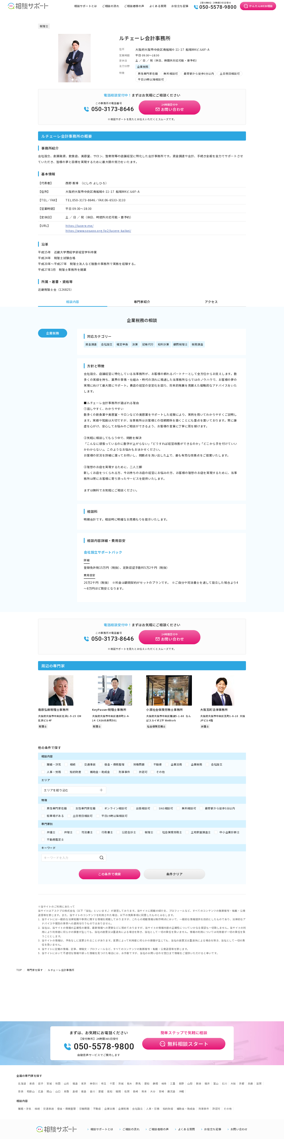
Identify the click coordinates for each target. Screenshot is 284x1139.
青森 (32, 1083)
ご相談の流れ (110, 6)
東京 (83, 1083)
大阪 (233, 1083)
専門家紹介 (142, 301)
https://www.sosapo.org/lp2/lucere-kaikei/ (98, 231)
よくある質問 (158, 6)
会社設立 (137, 1108)
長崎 (135, 1091)
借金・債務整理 (66, 1108)
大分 (153, 1091)
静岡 (155, 1083)
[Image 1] (73, 80)
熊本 (144, 1091)
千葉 (112, 1083)
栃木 (129, 1083)
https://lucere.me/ (79, 226)
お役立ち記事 (180, 6)
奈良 (20, 1091)
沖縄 (181, 1091)
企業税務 (52, 333)
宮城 (49, 1083)
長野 (181, 1083)
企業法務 (109, 1108)
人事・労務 (152, 1108)
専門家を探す (35, 970)
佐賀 (127, 1091)
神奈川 (94, 1083)
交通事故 (48, 1108)
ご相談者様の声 (134, 6)
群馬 (138, 1083)
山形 (66, 1083)
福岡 (118, 1091)
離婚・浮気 (24, 1108)
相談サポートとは (85, 6)
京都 (241, 1083)
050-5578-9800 (218, 7)
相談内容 (72, 301)
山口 (58, 1091)
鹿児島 (171, 1091)
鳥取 (66, 1091)
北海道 (22, 1083)
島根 (75, 1091)
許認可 (216, 1108)
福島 (75, 1083)
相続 (37, 1108)
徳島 (83, 1091)
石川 (224, 1083)
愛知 (147, 1083)
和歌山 (31, 1091)
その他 (228, 1108)
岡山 (49, 1091)
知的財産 (168, 1108)
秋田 (58, 1083)
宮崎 (161, 1091)
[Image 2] (76, 80)
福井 (207, 1083)
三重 (172, 1083)
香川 (92, 1091)
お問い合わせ (239, 1129)
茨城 (121, 1083)
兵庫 (250, 1083)
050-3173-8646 (112, 109)
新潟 (198, 1083)
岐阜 (164, 1083)
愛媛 (101, 1091)
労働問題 (84, 1108)
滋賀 (259, 1083)
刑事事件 (204, 1108)
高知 (109, 1091)
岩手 (40, 1083)
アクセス (211, 301)
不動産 (97, 1108)
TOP (19, 970)
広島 (40, 1091)
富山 (216, 1083)
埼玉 (103, 1083)
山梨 (190, 1083)
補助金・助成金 (186, 1108)
